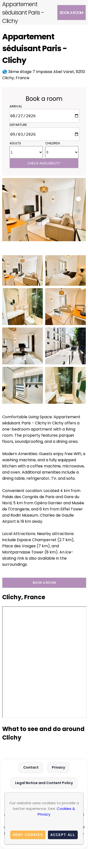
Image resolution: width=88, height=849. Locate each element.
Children (52, 143)
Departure (18, 124)
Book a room (71, 12)
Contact (31, 767)
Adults (15, 143)
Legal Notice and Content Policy (44, 782)
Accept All (62, 835)
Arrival (16, 106)
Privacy (58, 767)
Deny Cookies (28, 835)
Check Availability (44, 163)
